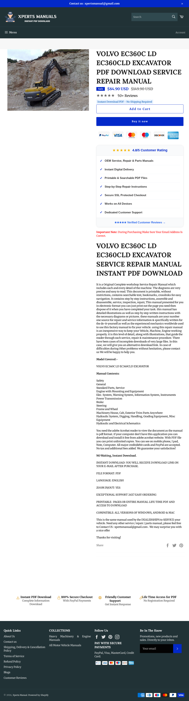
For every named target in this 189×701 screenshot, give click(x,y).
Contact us (10, 641)
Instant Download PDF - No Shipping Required (124, 101)
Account (180, 32)
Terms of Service (14, 656)
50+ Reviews (128, 96)
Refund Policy (12, 661)
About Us (9, 636)
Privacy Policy (12, 667)
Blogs (7, 672)
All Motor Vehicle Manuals (65, 645)
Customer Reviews (15, 678)
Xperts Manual (20, 695)
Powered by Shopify (38, 695)
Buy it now (140, 121)
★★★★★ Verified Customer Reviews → (140, 222)
